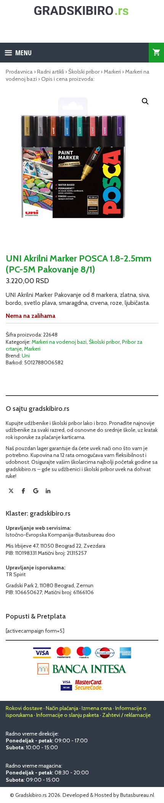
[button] (145, 101)
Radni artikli (50, 71)
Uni (26, 355)
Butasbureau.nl (137, 795)
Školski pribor (84, 71)
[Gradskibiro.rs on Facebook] (23, 491)
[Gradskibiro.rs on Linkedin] (48, 491)
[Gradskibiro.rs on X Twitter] (11, 491)
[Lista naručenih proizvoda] (156, 53)
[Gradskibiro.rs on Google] (36, 491)
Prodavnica (19, 71)
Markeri (112, 71)
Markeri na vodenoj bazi (59, 341)
